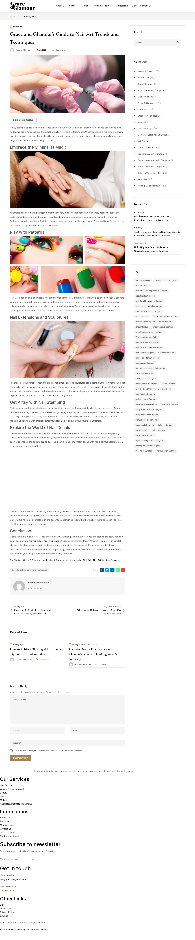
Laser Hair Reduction (148, 115)
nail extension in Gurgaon (147, 404)
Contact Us (5, 828)
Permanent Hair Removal (146, 420)
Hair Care (142, 109)
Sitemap (4, 916)
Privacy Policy (7, 912)
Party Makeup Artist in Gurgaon (153, 160)
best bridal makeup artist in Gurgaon (151, 291)
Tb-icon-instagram (20, 929)
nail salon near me (170, 404)
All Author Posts (35, 588)
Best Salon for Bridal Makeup (165, 316)
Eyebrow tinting (145, 96)
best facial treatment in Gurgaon (150, 301)
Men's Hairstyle (145, 128)
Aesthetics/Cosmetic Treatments (16, 804)
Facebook (5, 929)
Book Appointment (9, 836)
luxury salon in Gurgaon (146, 378)
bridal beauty (165, 322)
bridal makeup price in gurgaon (149, 332)
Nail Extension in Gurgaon (150, 154)
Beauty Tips (30, 16)
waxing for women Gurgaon (148, 446)
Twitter (43, 929)
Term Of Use (6, 908)
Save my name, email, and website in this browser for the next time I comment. (49, 751)
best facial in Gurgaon (145, 296)
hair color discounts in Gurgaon (149, 347)
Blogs (3, 904)
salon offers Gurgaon (145, 435)
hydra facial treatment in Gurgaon (150, 368)
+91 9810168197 (8, 890)
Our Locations (7, 832)
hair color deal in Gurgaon (147, 342)
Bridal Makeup (144, 84)
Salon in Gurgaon (165, 425)
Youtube (34, 929)
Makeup (141, 122)
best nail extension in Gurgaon (149, 311)
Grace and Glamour (23, 50)
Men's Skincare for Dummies (152, 135)
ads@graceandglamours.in (13, 879)
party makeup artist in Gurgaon (149, 409)
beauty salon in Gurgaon (165, 280)
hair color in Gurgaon (145, 353)
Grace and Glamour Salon (147, 337)
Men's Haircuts (168, 384)
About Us (5, 817)
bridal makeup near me (163, 327)
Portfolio (4, 821)
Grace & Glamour (146, 103)
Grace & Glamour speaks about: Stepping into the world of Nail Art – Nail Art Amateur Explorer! (71, 560)
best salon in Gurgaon (145, 322)
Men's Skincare (164, 389)
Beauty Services (143, 285)
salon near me (142, 430)
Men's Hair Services (144, 389)
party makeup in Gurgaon (147, 415)
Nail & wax (142, 141)
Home (13, 16)
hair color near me (166, 353)
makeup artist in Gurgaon (146, 384)
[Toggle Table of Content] (37, 119)
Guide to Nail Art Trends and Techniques (29, 570)
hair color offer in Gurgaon (147, 358)
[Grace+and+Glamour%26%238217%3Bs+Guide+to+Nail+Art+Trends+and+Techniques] (107, 570)
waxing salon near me (166, 451)
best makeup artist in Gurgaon (149, 306)
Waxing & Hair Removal (149, 185)
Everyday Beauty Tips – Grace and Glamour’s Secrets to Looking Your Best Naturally (94, 654)
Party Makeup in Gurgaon (150, 166)
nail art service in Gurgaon (46, 541)
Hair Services (7, 785)
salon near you (158, 430)
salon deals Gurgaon (145, 425)
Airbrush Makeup (143, 280)
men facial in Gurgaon (145, 394)
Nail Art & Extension (147, 147)
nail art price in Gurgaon (146, 399)
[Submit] (33, 859)
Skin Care (142, 179)
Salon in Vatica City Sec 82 (150, 173)
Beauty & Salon (145, 71)
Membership (6, 825)
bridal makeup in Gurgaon (150, 90)
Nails (2, 796)
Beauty (3, 792)
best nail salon (142, 316)
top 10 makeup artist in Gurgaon (149, 440)
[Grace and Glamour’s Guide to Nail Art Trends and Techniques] (102, 570)
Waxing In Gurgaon (144, 451)
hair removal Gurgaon (145, 363)
